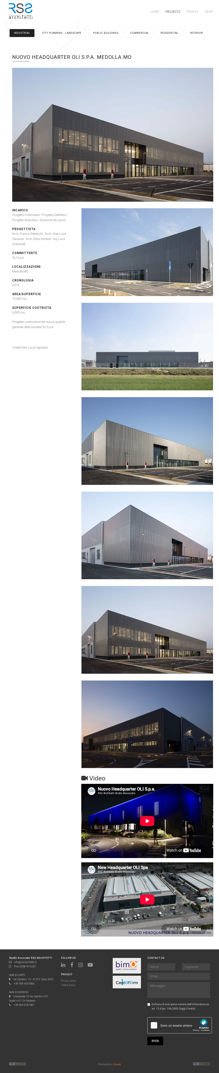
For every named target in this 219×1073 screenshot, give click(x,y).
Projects (173, 11)
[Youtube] (90, 965)
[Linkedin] (63, 965)
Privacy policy (68, 980)
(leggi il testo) (187, 1008)
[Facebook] (71, 965)
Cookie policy (68, 985)
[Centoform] (127, 982)
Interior (196, 32)
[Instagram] (80, 965)
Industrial (22, 32)
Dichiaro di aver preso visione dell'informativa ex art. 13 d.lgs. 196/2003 (180, 1006)
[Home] (21, 11)
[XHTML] (201, 1064)
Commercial (139, 32)
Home (155, 11)
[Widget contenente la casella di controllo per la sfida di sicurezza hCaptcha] (179, 1025)
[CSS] (17, 1064)
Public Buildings (105, 32)
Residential (169, 32)
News (209, 11)
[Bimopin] (127, 965)
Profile (192, 11)
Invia (155, 1041)
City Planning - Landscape (61, 32)
